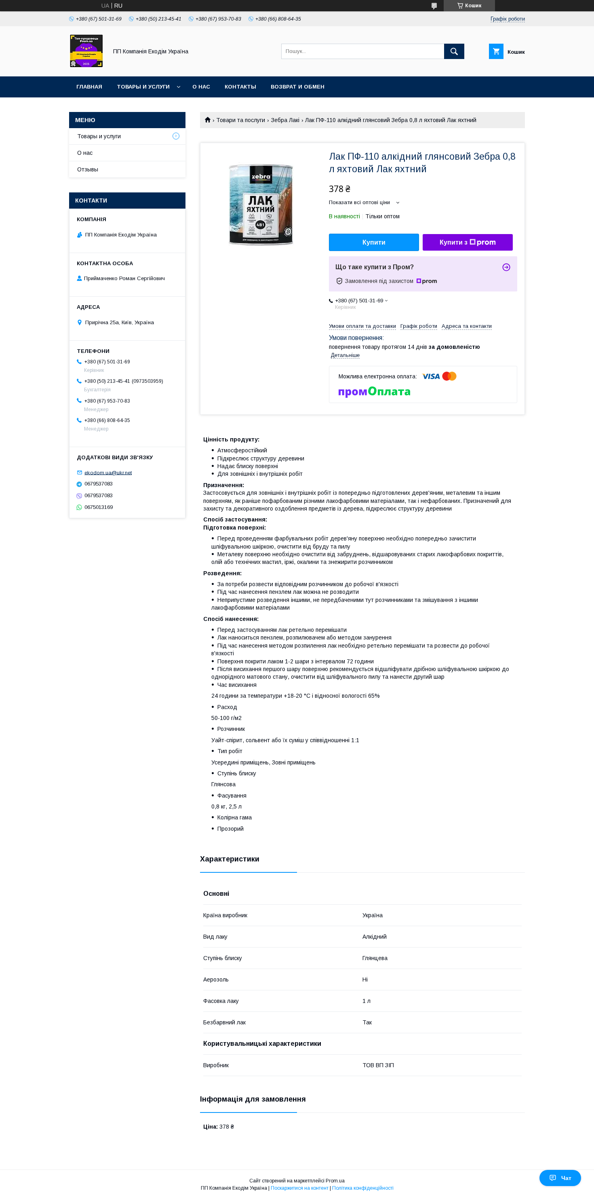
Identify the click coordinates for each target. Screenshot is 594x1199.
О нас (201, 87)
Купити (373, 242)
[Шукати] (454, 51)
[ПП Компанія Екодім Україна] (86, 66)
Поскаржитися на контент (300, 1188)
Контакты (240, 87)
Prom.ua (335, 1181)
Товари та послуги (240, 120)
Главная (89, 87)
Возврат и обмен (297, 87)
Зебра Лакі (285, 120)
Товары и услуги (143, 87)
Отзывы (87, 169)
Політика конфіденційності (363, 1188)
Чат (566, 1178)
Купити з (454, 242)
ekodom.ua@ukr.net (108, 472)
